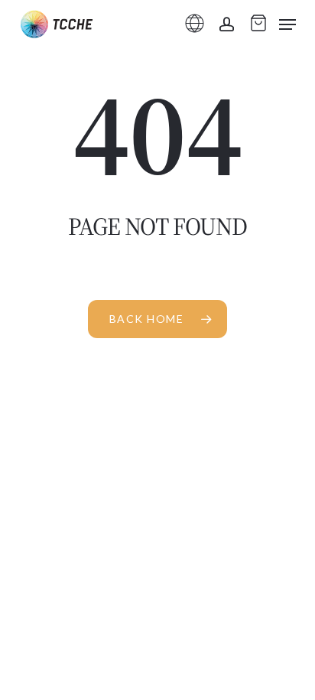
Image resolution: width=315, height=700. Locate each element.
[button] (287, 24)
